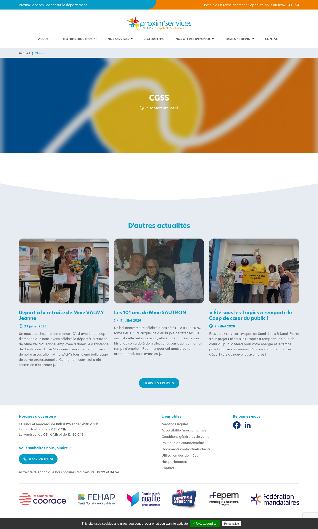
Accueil (44, 39)
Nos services (118, 39)
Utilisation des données (180, 455)
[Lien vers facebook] (237, 425)
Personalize (231, 523)
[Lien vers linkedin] (247, 425)
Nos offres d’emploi (192, 39)
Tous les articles (159, 383)
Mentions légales (175, 423)
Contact (272, 39)
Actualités (154, 39)
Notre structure (77, 39)
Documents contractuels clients (186, 448)
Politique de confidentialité (183, 442)
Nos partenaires (174, 461)
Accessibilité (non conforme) (184, 430)
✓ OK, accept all (204, 523)
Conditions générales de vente (185, 436)
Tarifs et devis (237, 39)
